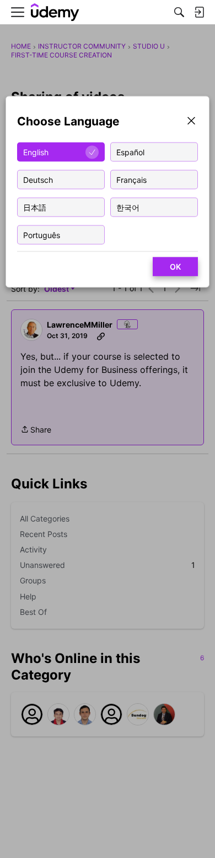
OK (175, 266)
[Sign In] (199, 12)
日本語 (34, 207)
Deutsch (38, 179)
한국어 (127, 207)
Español (130, 151)
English (36, 151)
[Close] (191, 121)
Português (41, 234)
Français (131, 179)
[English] (55, 12)
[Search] (179, 12)
